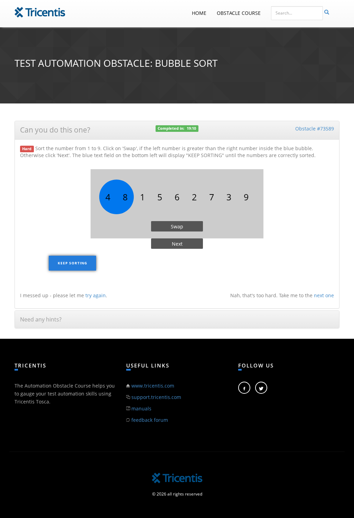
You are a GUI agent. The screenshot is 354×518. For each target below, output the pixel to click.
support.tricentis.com (156, 397)
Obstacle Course (239, 13)
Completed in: (171, 128)
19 (189, 128)
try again (95, 295)
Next (177, 243)
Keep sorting (72, 263)
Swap (177, 226)
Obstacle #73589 (314, 128)
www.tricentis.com (152, 385)
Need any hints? (41, 319)
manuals (141, 408)
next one (324, 295)
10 (194, 128)
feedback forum (149, 420)
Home (199, 13)
